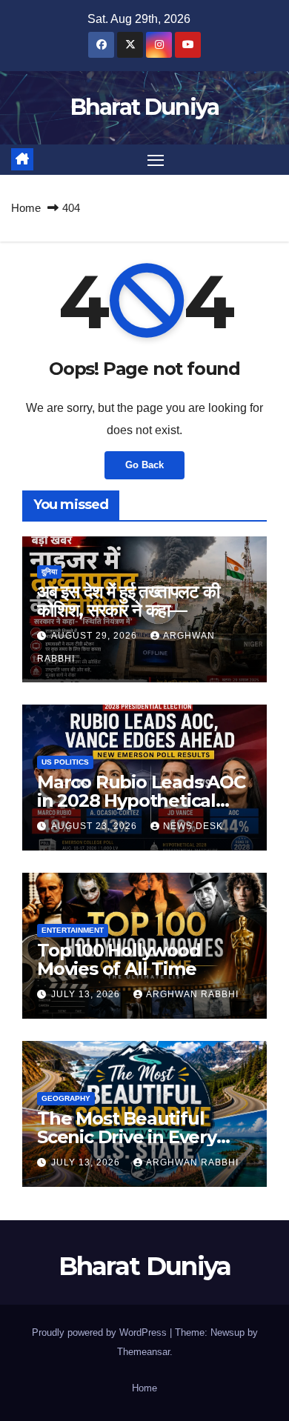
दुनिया (49, 572)
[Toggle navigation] (155, 160)
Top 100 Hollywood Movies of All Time (119, 959)
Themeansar (143, 1351)
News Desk (193, 826)
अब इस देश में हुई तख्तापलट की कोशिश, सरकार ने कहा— (128, 601)
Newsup (227, 1332)
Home (26, 208)
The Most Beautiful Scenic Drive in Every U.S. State (126, 1137)
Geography (65, 1098)
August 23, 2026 (95, 826)
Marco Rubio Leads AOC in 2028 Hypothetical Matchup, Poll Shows (141, 800)
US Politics (65, 762)
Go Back (144, 464)
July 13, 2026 (87, 994)
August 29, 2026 (95, 635)
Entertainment (72, 930)
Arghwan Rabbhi (192, 994)
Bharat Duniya (144, 107)
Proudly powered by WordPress (101, 1332)
